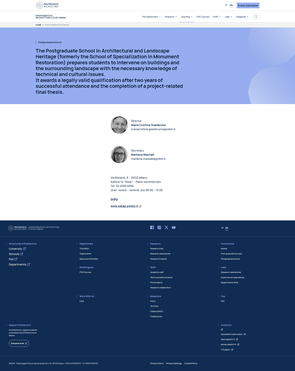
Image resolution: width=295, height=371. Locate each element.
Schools (14, 254)
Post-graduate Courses (231, 253)
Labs (227, 16)
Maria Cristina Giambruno (148, 125)
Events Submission (248, 5)
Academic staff (156, 272)
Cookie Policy (190, 363)
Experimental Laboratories (232, 277)
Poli (11, 259)
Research (169, 16)
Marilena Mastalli (142, 154)
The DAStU (84, 248)
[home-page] (51, 16)
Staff (215, 16)
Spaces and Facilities (89, 259)
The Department (150, 16)
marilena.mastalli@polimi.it (148, 159)
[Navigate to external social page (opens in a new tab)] (152, 228)
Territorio (154, 306)
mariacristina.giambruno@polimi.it (153, 129)
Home (38, 25)
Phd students (156, 282)
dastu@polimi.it (228, 339)
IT (226, 5)
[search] (256, 16)
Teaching (185, 16)
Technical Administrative (161, 277)
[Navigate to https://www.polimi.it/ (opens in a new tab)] (47, 5)
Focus (153, 301)
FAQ (222, 301)
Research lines (156, 248)
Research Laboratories (160, 253)
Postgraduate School (230, 259)
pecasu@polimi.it (228, 344)
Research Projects (158, 259)
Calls (82, 301)
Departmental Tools (229, 282)
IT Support (225, 349)
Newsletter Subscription (232, 334)
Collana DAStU (156, 311)
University (15, 248)
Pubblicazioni (156, 316)
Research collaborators (160, 287)
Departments (17, 264)
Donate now (17, 343)
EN (231, 5)
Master (224, 248)
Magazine (241, 16)
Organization (85, 253)
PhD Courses (203, 16)
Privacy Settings (174, 363)
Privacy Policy (157, 363)
